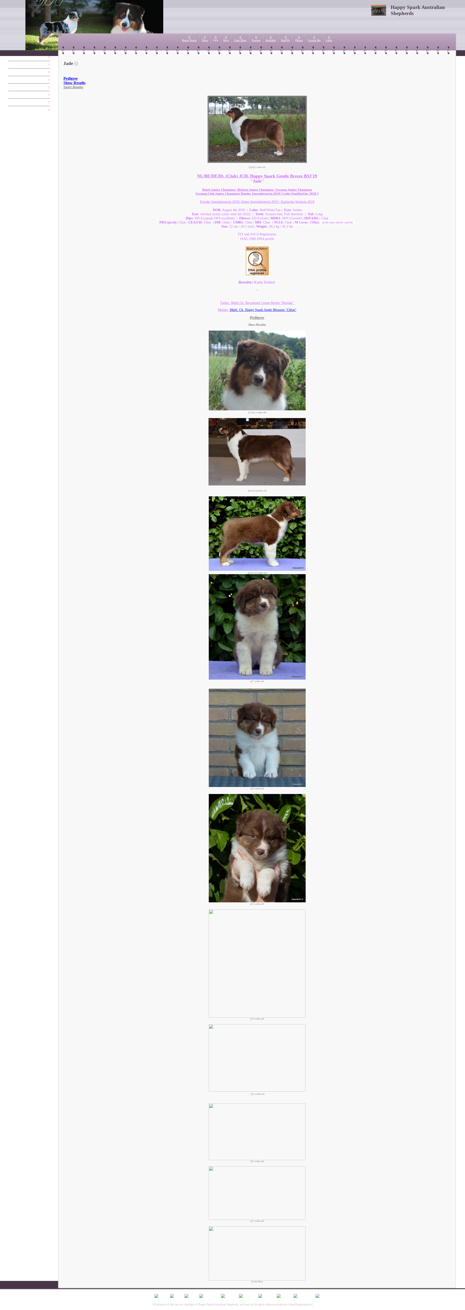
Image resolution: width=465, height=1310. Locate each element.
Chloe (10, 110)
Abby (10, 80)
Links (329, 40)
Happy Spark (189, 40)
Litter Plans (240, 40)
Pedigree (70, 78)
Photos (299, 40)
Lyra (9, 72)
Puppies (256, 40)
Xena (10, 57)
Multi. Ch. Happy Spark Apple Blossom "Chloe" (263, 310)
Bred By (285, 40)
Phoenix (11, 87)
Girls (215, 40)
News (205, 40)
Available (270, 40)
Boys (226, 40)
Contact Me (314, 40)
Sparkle (11, 95)
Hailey (11, 102)
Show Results (74, 83)
